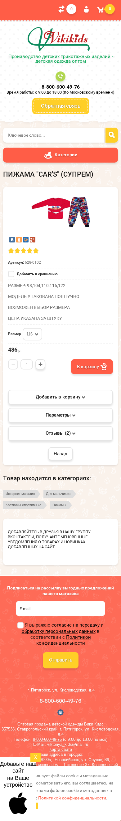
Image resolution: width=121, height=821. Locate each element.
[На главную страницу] (59, 39)
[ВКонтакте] (12, 239)
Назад (60, 454)
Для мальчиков (58, 494)
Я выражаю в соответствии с (63, 634)
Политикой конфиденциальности (63, 640)
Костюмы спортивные (23, 505)
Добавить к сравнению (37, 274)
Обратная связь (60, 106)
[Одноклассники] (19, 239)
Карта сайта (60, 749)
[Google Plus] (32, 239)
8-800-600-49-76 (61, 87)
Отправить (60, 660)
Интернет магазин (20, 494)
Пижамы (59, 505)
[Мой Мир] (26, 239)
